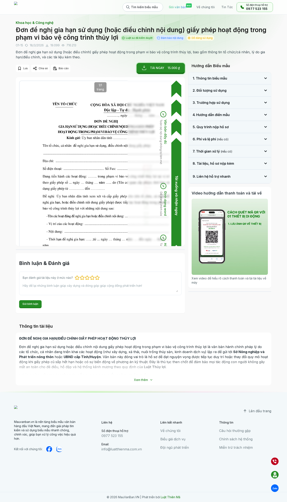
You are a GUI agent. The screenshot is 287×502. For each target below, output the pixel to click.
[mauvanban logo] (32, 7)
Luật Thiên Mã (170, 497)
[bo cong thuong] (24, 468)
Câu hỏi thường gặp (235, 431)
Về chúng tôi (170, 431)
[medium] (59, 449)
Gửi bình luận (30, 303)
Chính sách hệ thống (236, 439)
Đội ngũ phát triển (174, 447)
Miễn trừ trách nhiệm (236, 447)
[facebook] (49, 449)
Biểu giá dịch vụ (172, 439)
